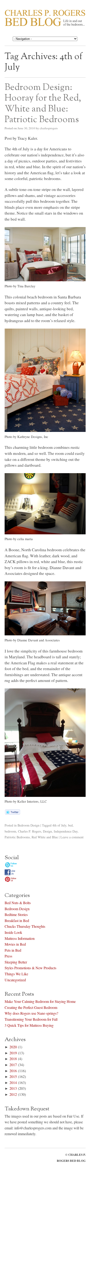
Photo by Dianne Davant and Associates (32, 640)
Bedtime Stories (16, 914)
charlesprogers (49, 128)
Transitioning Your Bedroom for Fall (31, 1019)
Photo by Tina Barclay (20, 286)
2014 (13, 1082)
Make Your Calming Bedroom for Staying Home (40, 1001)
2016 (13, 1070)
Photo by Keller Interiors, (26, 801)
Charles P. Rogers (29, 831)
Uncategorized (15, 979)
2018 (13, 1058)
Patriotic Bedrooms (17, 837)
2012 (13, 1094)
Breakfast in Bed (17, 920)
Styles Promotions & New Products (30, 967)
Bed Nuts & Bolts (18, 902)
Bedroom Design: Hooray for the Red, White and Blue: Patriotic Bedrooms (43, 103)
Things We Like (16, 973)
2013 (13, 1088)
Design (47, 831)
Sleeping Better (16, 962)
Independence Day (66, 831)
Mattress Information (20, 938)
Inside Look (13, 932)
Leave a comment (72, 837)
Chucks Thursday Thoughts (25, 926)
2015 (13, 1076)
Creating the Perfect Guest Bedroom (31, 1007)
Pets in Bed (13, 950)
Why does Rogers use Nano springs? (31, 1013)
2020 (13, 1046)
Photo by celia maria (19, 539)
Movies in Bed (15, 944)
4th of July (59, 825)
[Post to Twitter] (12, 813)
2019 (13, 1052)
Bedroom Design (28, 825)
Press (8, 956)
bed (70, 825)
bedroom (10, 831)
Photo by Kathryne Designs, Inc (26, 436)
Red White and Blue (45, 837)
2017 (13, 1064)
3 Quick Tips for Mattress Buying (29, 1025)
